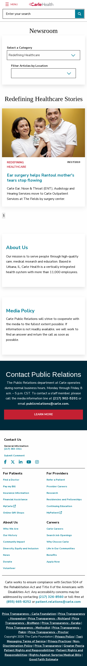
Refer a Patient (56, 479)
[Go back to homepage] (41, 4)
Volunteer (9, 568)
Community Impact (14, 541)
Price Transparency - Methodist (28, 628)
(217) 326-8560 (51, 597)
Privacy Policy (64, 637)
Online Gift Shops (13, 512)
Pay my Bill (9, 486)
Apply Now (53, 561)
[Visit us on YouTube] (29, 462)
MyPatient (53, 512)
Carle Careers (55, 528)
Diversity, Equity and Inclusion (20, 548)
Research (52, 493)
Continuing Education (59, 506)
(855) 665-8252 (18, 602)
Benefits (52, 555)
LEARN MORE (43, 414)
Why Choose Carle (58, 541)
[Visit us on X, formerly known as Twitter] (13, 462)
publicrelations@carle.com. (47, 403)
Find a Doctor (11, 479)
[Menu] (7, 4)
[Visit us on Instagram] (37, 462)
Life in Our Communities (61, 548)
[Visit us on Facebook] (5, 462)
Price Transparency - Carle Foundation (29, 614)
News (6, 555)
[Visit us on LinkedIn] (20, 462)
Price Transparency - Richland (49, 618)
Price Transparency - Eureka (61, 623)
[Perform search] (79, 14)
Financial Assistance (15, 499)
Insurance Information (16, 493)
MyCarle (8, 506)
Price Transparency (48, 646)
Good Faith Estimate (43, 659)
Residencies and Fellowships (64, 499)
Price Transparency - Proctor (48, 632)
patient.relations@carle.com (58, 602)
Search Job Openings (59, 535)
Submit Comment (14, 455)
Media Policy (20, 310)
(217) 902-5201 (65, 398)
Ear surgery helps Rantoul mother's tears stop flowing (40, 177)
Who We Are (10, 528)
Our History (10, 535)
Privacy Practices (59, 641)
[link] (43, 132)
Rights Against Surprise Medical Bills (55, 655)
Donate (7, 561)
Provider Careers (57, 486)
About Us (17, 247)
